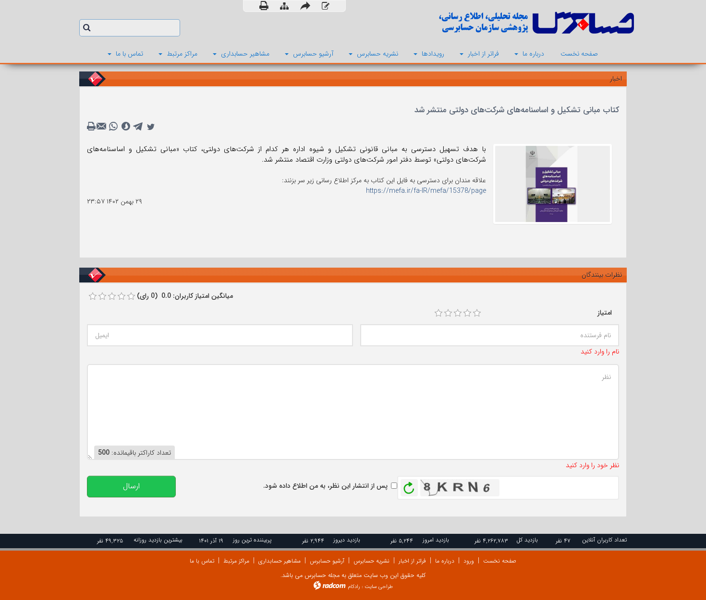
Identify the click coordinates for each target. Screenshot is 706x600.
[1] (438, 313)
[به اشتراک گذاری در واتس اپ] (113, 126)
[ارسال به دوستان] (305, 6)
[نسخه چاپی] (263, 6)
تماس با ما (202, 560)
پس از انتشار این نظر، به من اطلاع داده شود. (325, 486)
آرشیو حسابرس (327, 560)
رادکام (354, 587)
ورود (468, 560)
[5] (477, 313)
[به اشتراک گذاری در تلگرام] (138, 126)
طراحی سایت (379, 587)
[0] (92, 296)
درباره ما (444, 560)
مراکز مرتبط (236, 560)
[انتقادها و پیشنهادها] (325, 6)
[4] (467, 313)
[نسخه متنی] (92, 126)
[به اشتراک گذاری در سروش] (126, 126)
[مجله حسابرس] (497, 23)
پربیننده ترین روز (252, 539)
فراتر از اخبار (412, 560)
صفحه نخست (499, 560)
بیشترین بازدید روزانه (158, 539)
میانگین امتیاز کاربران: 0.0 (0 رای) (185, 296)
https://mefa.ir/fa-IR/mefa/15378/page (426, 191)
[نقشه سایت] (284, 6)
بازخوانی (409, 485)
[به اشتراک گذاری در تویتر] (150, 126)
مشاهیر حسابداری (279, 560)
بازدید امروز (436, 539)
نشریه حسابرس (371, 560)
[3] (457, 313)
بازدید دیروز (346, 539)
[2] (448, 313)
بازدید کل (527, 539)
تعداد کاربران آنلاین (604, 539)
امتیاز (604, 312)
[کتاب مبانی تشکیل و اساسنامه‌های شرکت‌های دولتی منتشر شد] (552, 183)
